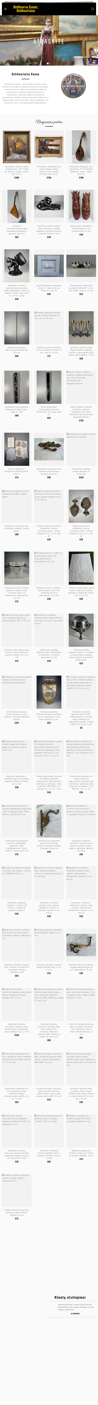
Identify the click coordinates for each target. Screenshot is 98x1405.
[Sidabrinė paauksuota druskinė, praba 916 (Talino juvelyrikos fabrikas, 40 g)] (81, 1130)
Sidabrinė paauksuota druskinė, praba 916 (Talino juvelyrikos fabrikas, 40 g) (81, 1153)
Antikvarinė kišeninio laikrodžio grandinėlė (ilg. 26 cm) (16, 350)
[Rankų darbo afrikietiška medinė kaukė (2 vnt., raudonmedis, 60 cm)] (81, 206)
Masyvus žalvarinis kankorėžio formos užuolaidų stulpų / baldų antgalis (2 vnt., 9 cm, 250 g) (81, 531)
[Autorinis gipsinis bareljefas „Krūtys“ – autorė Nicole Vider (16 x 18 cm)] (49, 265)
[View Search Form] (92, 8)
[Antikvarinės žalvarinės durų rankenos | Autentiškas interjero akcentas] (49, 449)
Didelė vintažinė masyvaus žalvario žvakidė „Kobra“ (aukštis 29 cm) (17, 1212)
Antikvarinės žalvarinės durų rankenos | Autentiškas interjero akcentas (49, 471)
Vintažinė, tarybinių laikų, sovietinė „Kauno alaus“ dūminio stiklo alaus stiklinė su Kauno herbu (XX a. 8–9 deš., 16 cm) (81, 1094)
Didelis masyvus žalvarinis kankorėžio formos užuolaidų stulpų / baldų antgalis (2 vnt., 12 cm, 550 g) (49, 531)
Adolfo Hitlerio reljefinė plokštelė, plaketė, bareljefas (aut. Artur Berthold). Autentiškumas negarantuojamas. (81, 412)
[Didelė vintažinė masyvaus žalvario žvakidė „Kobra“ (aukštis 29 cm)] (17, 1190)
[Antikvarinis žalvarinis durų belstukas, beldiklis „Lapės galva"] (17, 506)
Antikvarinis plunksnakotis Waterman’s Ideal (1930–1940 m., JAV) (16, 409)
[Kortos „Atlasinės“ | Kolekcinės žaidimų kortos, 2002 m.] (17, 449)
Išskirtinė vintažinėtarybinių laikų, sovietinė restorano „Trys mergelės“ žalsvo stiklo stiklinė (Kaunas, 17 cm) (81, 1029)
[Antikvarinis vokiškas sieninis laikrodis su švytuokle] (81, 449)
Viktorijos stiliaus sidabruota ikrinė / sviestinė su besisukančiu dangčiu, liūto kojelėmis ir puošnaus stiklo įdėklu (81, 655)
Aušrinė (62, 1313)
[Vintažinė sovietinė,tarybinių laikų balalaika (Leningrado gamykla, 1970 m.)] (17, 206)
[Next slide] (95, 1322)
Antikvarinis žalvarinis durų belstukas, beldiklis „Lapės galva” (17, 528)
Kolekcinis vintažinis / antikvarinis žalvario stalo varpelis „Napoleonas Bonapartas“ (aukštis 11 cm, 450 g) (81, 908)
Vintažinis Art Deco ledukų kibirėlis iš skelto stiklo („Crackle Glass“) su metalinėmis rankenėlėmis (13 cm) (17, 593)
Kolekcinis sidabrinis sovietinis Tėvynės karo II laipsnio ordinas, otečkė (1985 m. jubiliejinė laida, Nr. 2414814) (81, 846)
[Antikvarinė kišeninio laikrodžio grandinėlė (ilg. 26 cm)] (17, 327)
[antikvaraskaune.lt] (25, 9)
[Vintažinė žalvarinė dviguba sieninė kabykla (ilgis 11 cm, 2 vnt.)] (49, 945)
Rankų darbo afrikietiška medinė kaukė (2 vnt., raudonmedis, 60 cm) (81, 228)
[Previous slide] (45, 1322)
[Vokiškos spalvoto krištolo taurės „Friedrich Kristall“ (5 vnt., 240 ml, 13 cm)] (49, 327)
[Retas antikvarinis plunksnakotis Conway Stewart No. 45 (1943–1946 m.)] (49, 387)
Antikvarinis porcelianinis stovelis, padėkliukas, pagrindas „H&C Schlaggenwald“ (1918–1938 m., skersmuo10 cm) (16, 846)
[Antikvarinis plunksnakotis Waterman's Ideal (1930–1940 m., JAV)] (17, 387)
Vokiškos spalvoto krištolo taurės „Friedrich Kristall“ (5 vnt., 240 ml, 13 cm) (49, 350)
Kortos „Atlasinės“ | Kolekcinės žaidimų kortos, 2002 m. (17, 471)
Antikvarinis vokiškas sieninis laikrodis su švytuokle (81, 471)
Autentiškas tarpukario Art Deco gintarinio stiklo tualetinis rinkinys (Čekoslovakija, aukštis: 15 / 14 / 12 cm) (16, 1094)
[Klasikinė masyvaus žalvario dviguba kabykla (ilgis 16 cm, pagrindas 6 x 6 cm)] (81, 945)
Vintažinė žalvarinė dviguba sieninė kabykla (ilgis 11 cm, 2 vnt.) (49, 967)
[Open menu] (5, 8)
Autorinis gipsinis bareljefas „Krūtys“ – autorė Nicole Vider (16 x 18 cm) (49, 288)
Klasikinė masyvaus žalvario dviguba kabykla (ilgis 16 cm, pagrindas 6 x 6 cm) (81, 967)
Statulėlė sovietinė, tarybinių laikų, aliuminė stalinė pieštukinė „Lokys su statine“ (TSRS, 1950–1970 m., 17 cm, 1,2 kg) (16, 290)
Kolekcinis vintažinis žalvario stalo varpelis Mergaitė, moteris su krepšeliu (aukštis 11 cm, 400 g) (49, 908)
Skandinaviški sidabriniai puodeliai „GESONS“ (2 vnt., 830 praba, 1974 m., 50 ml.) (81, 288)
